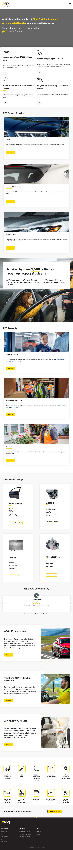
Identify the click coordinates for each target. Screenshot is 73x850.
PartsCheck (18, 361)
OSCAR (17, 407)
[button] (70, 603)
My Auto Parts (42, 452)
